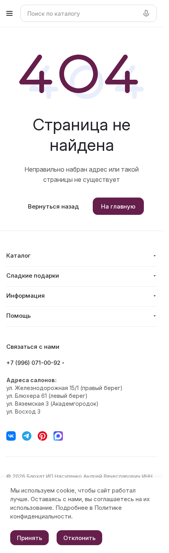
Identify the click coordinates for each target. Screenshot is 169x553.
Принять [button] (29, 538)
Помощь (18, 315)
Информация (25, 295)
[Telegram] (26, 436)
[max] (58, 436)
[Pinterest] (42, 436)
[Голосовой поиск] (147, 13)
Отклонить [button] (79, 538)
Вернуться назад (53, 206)
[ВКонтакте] (11, 436)
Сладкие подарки (32, 275)
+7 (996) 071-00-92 (33, 362)
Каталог (18, 255)
